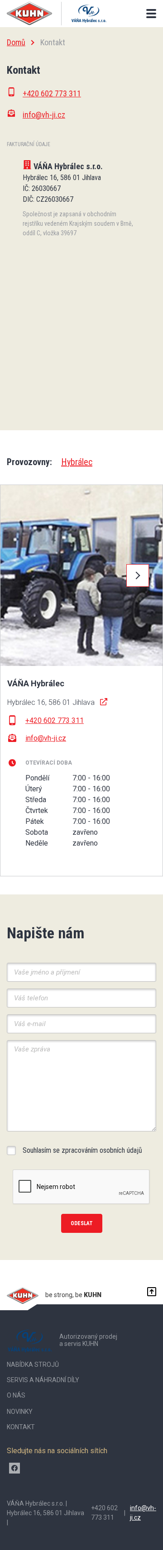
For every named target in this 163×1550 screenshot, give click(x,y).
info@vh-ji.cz (45, 738)
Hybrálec (76, 461)
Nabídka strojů (33, 1364)
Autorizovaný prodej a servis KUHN (88, 1340)
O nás (16, 1395)
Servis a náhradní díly (43, 1380)
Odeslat (82, 1223)
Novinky (20, 1411)
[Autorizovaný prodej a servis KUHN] (88, 13)
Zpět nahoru (149, 1291)
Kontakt (21, 1427)
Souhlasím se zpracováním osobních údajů (82, 1150)
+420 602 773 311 (54, 720)
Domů (16, 42)
